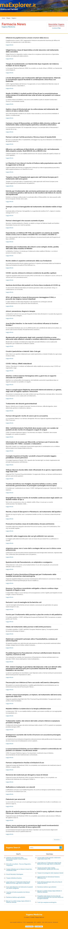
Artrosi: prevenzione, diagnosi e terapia (20, 311)
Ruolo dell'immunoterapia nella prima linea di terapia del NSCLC (49, 882)
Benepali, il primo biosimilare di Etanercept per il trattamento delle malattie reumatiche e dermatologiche (31, 575)
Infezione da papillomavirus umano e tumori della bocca (27, 38)
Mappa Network (39, 917)
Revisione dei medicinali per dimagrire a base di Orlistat (27, 775)
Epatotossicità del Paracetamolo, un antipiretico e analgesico (29, 562)
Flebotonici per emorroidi (15, 799)
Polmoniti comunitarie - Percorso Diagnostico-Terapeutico (18, 864)
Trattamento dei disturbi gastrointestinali (21, 403)
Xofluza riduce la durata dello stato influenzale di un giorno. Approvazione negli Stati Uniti (34, 470)
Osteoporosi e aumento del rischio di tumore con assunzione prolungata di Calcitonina (33, 735)
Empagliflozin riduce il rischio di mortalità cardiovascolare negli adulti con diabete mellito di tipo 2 (34, 498)
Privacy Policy (30, 926)
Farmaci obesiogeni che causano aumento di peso (25, 220)
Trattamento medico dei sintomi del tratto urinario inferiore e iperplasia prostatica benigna (33, 721)
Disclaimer (55, 922)
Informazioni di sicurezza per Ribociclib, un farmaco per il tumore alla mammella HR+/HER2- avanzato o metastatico (32, 443)
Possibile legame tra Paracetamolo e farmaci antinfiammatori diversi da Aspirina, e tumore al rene (33, 654)
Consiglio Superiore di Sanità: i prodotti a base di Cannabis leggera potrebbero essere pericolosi (31, 457)
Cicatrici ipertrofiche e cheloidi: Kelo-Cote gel (23, 351)
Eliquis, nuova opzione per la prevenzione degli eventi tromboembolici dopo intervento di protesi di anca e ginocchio (32, 826)
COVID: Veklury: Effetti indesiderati (19, 363)
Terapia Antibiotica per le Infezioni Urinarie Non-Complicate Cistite (19, 870)
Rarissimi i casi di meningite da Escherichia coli (23, 602)
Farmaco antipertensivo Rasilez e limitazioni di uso (25, 762)
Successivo (57, 839)
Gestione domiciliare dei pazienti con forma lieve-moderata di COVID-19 (33, 285)
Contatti (32, 917)
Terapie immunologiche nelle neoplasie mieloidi (50, 873)
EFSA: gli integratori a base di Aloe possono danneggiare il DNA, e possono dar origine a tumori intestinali (30, 298)
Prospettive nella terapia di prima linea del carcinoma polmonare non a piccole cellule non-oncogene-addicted (50, 897)
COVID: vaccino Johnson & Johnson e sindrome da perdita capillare (31, 273)
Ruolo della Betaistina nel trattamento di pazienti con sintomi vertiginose (19, 887)
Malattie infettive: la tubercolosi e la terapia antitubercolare (28, 709)
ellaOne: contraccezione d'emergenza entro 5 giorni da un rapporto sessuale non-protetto (31, 376)
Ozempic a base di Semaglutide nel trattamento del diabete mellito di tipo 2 (34, 207)
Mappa (8, 18)
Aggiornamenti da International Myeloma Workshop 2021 (48, 877)
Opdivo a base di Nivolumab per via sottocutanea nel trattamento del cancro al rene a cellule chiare (32, 110)
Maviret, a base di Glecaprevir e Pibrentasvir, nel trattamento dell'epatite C (34, 512)
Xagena (14, 18)
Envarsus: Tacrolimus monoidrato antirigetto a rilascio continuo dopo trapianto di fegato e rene (32, 589)
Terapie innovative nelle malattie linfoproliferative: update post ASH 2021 (48, 868)
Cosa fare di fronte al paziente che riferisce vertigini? (18, 893)
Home (3, 18)
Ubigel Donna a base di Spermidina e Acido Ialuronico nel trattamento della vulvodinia (32, 51)
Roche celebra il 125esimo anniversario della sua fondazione (28, 261)
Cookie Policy (39, 926)
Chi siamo (26, 917)
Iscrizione (56, 28)
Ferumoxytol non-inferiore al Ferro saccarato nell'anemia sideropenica (32, 682)
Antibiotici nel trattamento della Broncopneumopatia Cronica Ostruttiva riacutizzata (16, 859)
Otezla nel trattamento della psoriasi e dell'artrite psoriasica (28, 627)
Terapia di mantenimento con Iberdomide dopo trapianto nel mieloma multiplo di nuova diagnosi (32, 64)
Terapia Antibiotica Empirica (14, 878)
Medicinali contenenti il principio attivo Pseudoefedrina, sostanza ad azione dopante (31, 640)
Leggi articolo (9, 45)
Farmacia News (14, 24)
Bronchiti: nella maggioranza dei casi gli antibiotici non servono (30, 536)
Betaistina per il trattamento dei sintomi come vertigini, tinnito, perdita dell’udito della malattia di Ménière (32, 247)
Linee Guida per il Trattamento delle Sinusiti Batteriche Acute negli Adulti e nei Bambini (18, 882)
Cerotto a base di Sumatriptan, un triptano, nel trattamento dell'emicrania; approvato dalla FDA (34, 695)
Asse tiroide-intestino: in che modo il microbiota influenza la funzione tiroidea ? (32, 324)
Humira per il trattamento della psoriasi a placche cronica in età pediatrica (34, 614)
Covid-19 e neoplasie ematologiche (46, 902)
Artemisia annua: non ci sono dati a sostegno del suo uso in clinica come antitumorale (33, 549)
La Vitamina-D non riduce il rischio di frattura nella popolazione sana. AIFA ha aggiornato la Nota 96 (34, 164)
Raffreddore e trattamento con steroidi (20, 787)
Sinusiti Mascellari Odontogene (14, 874)
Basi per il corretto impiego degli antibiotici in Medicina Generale (18, 901)
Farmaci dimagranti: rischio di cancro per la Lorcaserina (27, 416)
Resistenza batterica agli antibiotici (15, 897)
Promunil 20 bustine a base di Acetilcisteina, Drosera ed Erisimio (30, 524)
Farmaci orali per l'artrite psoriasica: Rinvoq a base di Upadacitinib (31, 137)
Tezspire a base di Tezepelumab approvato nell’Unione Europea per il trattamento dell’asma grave (32, 178)
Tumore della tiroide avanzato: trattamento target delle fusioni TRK (49, 858)
